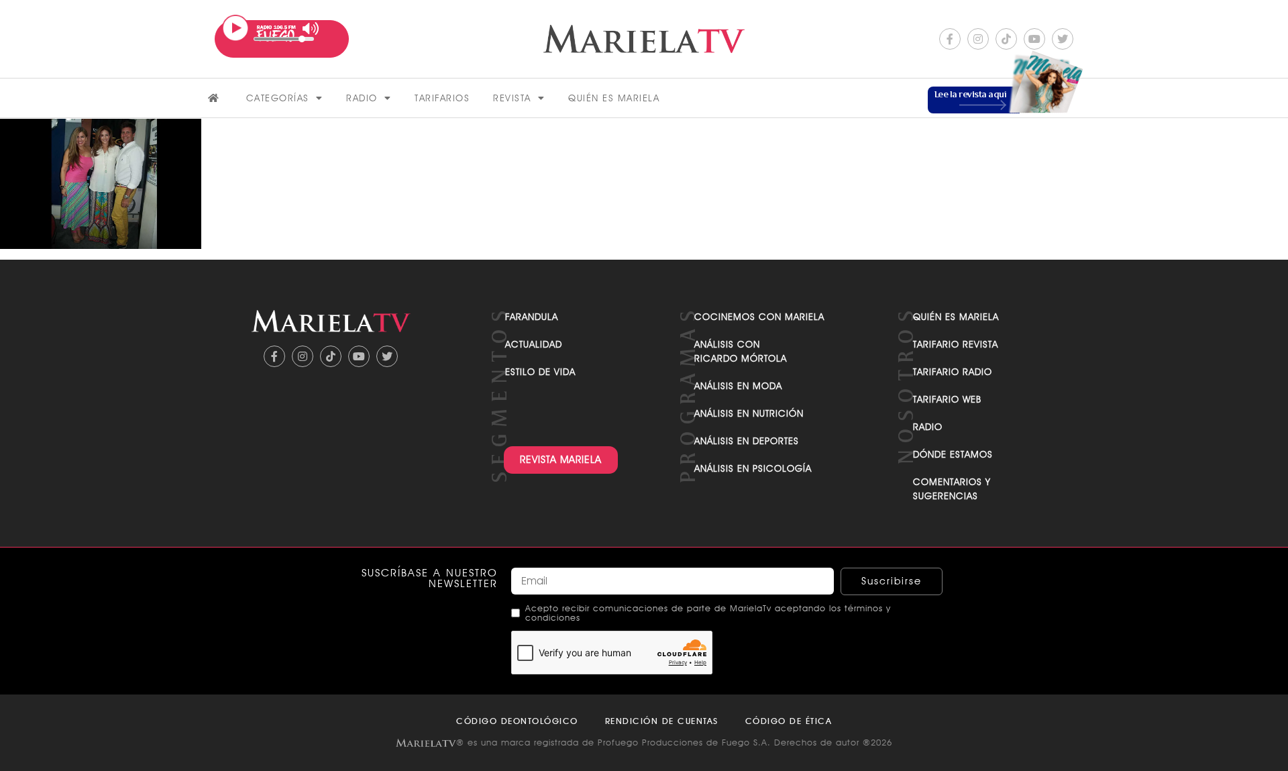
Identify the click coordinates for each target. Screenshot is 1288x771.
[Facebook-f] (950, 39)
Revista (512, 98)
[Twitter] (1062, 39)
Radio (362, 98)
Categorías (277, 98)
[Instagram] (978, 39)
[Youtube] (1034, 39)
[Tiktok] (1006, 39)
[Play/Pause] (235, 28)
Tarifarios (442, 98)
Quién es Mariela (613, 98)
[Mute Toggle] (311, 28)
